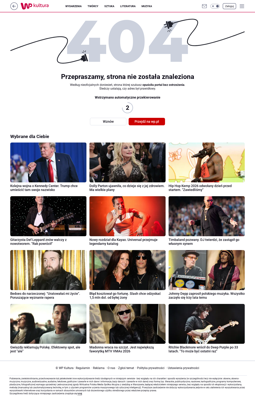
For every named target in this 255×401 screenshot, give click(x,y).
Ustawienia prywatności (182, 368)
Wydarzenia (73, 6)
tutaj (79, 393)
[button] (215, 6)
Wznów (108, 121)
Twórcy (93, 6)
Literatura (128, 6)
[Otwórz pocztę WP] (204, 6)
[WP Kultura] (43, 6)
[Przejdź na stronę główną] (14, 9)
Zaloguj (229, 6)
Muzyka (147, 6)
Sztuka (109, 6)
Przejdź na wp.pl (147, 121)
